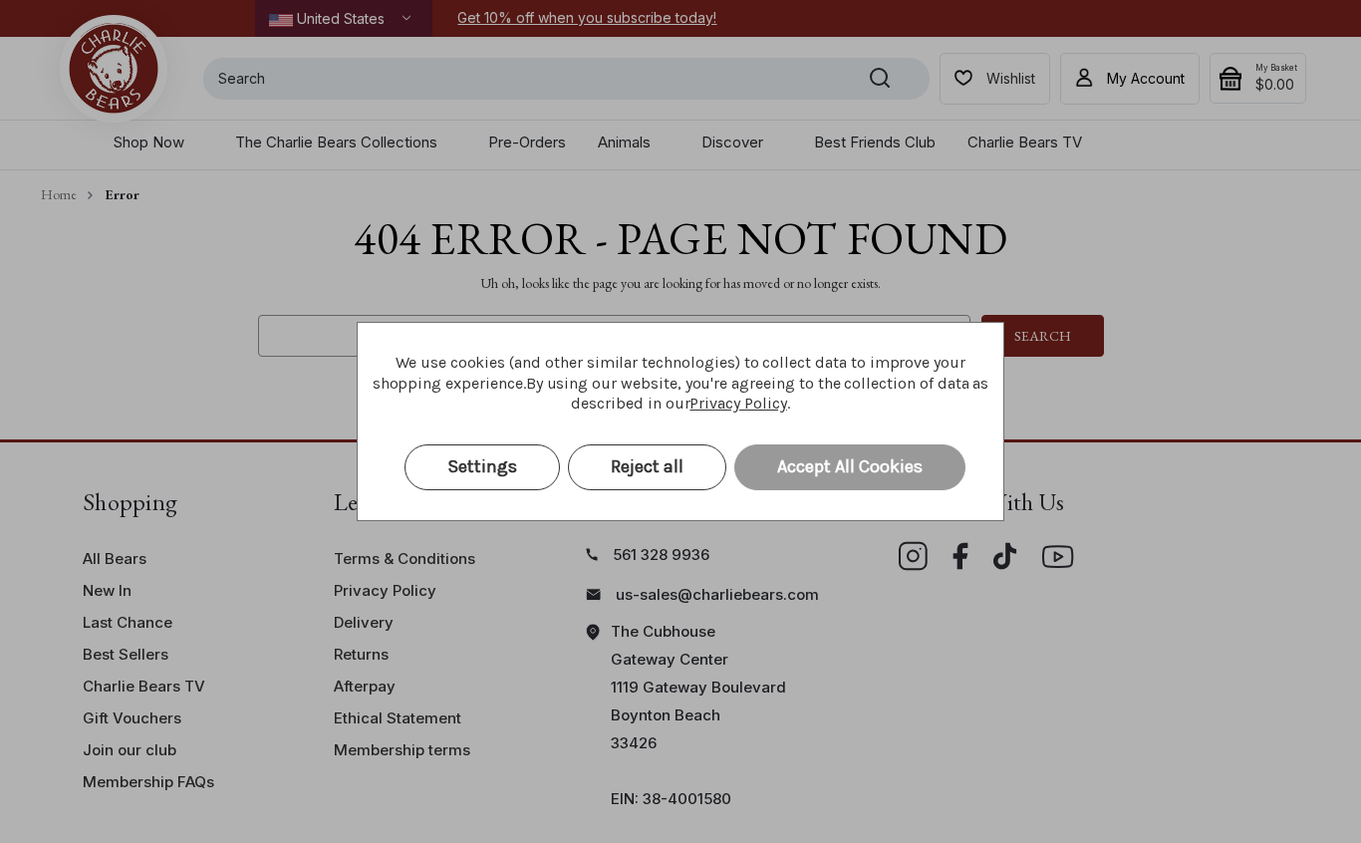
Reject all (647, 466)
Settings (482, 466)
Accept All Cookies (850, 466)
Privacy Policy (737, 403)
